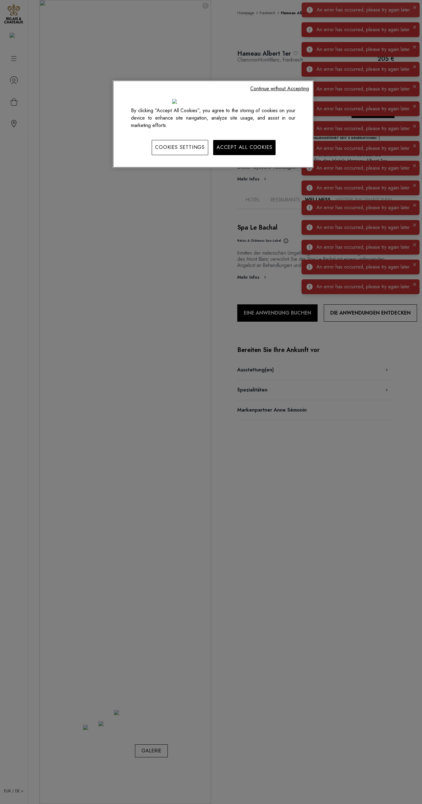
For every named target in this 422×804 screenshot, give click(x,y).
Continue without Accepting (279, 88)
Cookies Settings (180, 147)
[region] (213, 123)
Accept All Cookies (244, 147)
